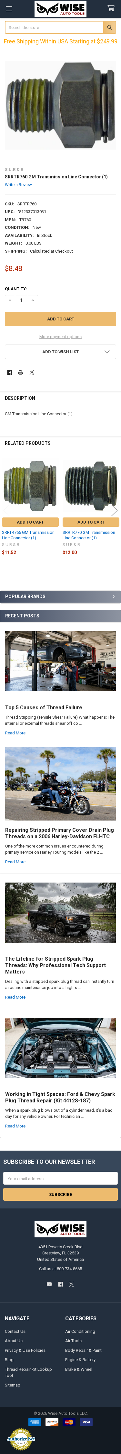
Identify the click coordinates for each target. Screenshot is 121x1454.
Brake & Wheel (78, 1369)
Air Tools (73, 1340)
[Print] (20, 372)
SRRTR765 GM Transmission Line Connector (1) (28, 535)
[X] (31, 372)
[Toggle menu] (9, 9)
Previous (6, 510)
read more (15, 733)
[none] (60, 105)
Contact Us (15, 1331)
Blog (9, 1359)
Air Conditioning (80, 1331)
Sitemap (12, 1385)
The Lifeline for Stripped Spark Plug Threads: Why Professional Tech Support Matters (55, 965)
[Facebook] (9, 372)
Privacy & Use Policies (25, 1350)
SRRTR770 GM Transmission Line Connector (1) (89, 535)
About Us (14, 1340)
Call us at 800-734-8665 (60, 1268)
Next (114, 510)
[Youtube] (49, 1284)
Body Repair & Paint (83, 1350)
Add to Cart (30, 522)
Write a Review (18, 184)
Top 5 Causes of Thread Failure (43, 708)
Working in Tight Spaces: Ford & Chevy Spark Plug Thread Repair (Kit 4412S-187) (60, 1097)
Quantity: (16, 288)
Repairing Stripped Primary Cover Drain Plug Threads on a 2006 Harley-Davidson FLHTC (59, 833)
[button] (60, 352)
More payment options (60, 336)
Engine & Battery (80, 1359)
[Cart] (112, 8)
